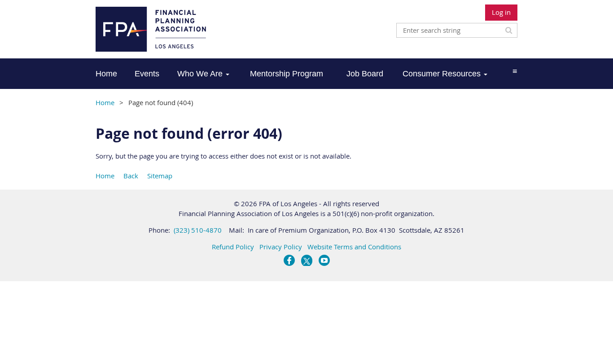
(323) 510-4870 (198, 230)
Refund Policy (233, 246)
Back (130, 175)
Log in (501, 12)
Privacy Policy (280, 246)
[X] (306, 260)
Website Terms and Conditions (354, 246)
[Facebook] (289, 260)
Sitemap (159, 175)
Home (105, 102)
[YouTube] (324, 260)
